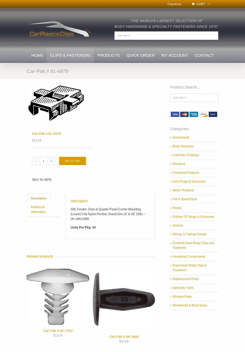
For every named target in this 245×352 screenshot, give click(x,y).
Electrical (179, 163)
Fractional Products (186, 172)
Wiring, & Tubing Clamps (190, 234)
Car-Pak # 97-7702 (58, 331)
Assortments (181, 137)
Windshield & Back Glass (190, 305)
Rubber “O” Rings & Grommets (193, 216)
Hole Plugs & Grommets (189, 181)
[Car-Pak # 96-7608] (124, 270)
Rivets (177, 208)
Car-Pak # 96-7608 (124, 337)
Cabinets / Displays (186, 155)
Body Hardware (183, 146)
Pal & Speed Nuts (185, 199)
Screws (178, 225)
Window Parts (182, 296)
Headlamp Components (189, 256)
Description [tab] (39, 198)
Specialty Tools (183, 287)
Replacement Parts (186, 279)
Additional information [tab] (38, 209)
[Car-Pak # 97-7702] (58, 270)
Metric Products (183, 190)
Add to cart (72, 161)
